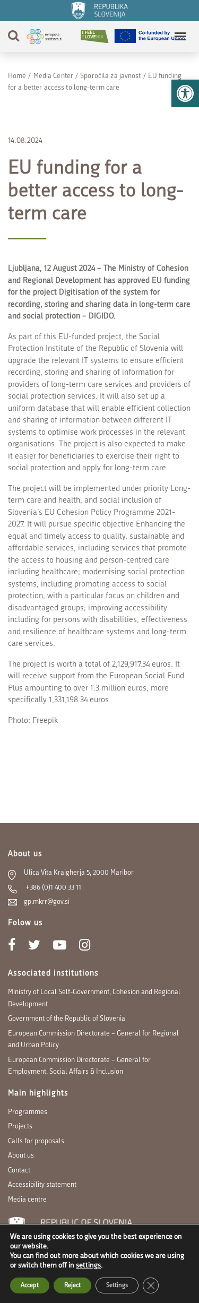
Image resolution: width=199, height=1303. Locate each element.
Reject (72, 1285)
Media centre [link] (27, 1199)
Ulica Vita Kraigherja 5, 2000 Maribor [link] (79, 872)
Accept (30, 1285)
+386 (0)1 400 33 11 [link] (52, 887)
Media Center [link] (53, 76)
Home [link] (17, 76)
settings (88, 1266)
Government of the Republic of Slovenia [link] (66, 1018)
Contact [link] (19, 1170)
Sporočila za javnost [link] (110, 76)
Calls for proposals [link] (36, 1141)
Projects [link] (20, 1126)
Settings (117, 1285)
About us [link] (21, 1155)
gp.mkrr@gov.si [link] (47, 902)
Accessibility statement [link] (42, 1184)
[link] (185, 93)
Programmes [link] (27, 1112)
